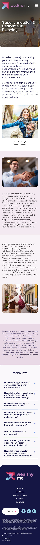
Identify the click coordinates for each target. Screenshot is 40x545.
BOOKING (9, 511)
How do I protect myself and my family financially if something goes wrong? (18, 395)
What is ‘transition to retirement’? (15, 433)
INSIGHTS (20, 499)
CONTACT (20, 502)
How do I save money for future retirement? (16, 404)
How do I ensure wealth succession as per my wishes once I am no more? (18, 453)
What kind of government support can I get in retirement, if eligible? (17, 443)
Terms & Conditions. (8, 536)
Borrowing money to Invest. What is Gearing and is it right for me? (18, 414)
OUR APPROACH (20, 495)
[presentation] (16, 143)
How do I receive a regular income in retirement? (17, 424)
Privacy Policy (6, 538)
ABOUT (20, 488)
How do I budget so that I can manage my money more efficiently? (16, 385)
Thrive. (9, 540)
